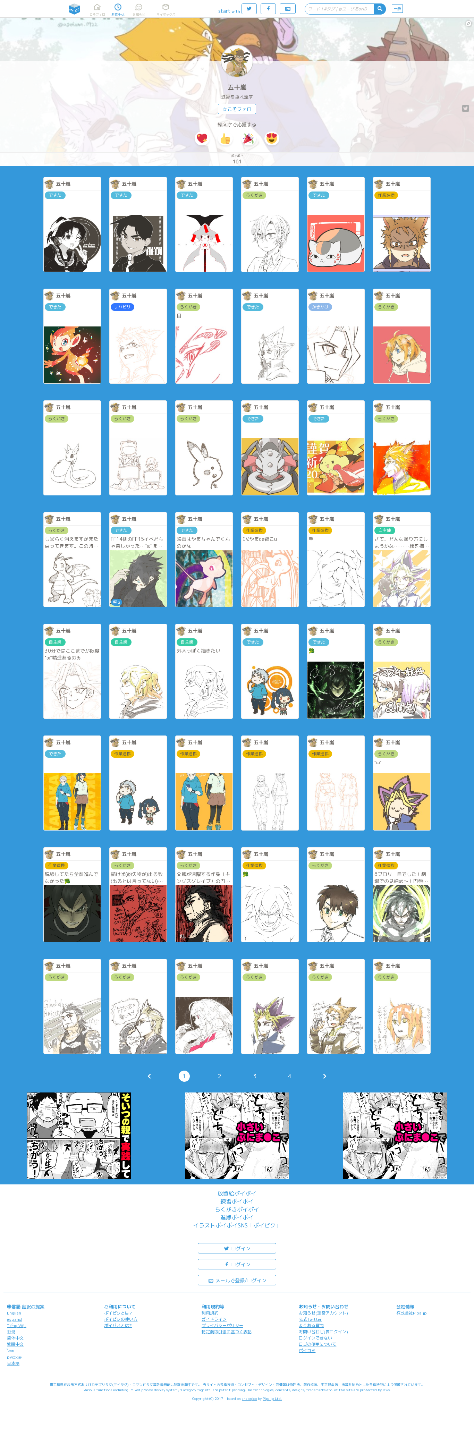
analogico (249, 1398)
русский (15, 1357)
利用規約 (210, 1313)
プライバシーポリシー (222, 1325)
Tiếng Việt (16, 1325)
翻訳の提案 (33, 1306)
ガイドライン (214, 1319)
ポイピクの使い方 (120, 1319)
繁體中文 (15, 1344)
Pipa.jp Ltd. (272, 1398)
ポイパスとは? (118, 1325)
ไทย (10, 1351)
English (14, 1313)
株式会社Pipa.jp (411, 1313)
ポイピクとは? (118, 1313)
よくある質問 (311, 1325)
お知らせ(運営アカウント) (323, 1313)
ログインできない (315, 1338)
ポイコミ (307, 1350)
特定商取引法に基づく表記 (227, 1332)
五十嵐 (237, 87)
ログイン (240, 1248)
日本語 (13, 1363)
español (14, 1319)
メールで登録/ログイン (240, 1280)
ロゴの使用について (317, 1344)
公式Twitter (310, 1319)
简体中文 (15, 1338)
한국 (11, 1332)
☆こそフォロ (237, 109)
